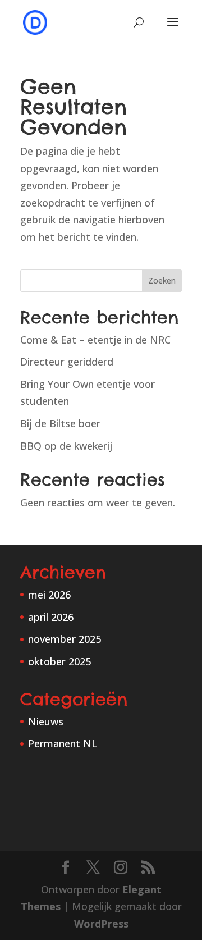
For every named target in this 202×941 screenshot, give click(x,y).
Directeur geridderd (66, 361)
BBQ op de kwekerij (66, 446)
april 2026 (51, 617)
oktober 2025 (59, 661)
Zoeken (162, 280)
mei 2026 (49, 594)
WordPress (101, 923)
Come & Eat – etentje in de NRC (95, 339)
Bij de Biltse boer (60, 423)
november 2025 (64, 639)
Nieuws (45, 721)
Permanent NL (62, 743)
